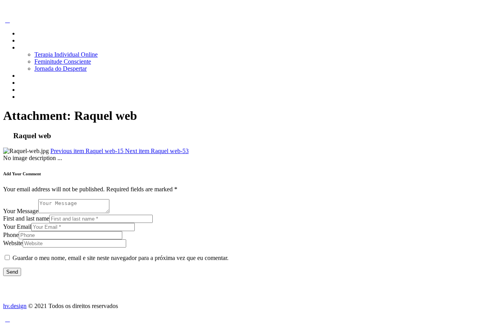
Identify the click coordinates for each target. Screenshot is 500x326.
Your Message (20, 211)
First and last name (26, 218)
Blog (25, 82)
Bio (23, 40)
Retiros (27, 75)
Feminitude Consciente (62, 61)
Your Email (17, 226)
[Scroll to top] (7, 319)
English (28, 96)
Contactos (31, 89)
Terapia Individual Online (66, 54)
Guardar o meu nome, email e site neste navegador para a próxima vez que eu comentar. (120, 258)
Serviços (29, 47)
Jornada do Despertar (60, 68)
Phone (11, 235)
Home (26, 33)
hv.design (15, 306)
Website (13, 243)
